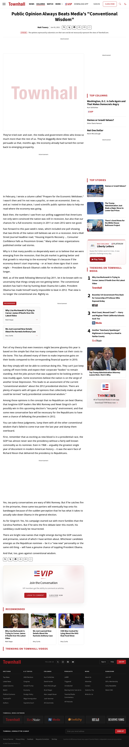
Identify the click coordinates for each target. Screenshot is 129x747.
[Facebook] (68, 662)
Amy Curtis (36, 641)
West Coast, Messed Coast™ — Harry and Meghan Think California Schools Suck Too (108, 315)
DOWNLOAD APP (81, 4)
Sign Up (120, 731)
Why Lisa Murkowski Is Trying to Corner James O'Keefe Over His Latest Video (15, 635)
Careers (87, 686)
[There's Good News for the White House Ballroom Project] (95, 225)
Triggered (67, 681)
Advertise (88, 681)
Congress (27, 681)
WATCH (50, 4)
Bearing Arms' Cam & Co (72, 690)
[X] (58, 662)
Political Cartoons (9, 694)
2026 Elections (28, 677)
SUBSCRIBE (110, 4)
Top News (6, 677)
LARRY (66, 677)
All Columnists (48, 703)
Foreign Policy (28, 694)
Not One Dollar (95, 130)
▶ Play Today (98, 259)
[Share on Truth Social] (69, 27)
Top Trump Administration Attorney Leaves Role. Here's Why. (104, 373)
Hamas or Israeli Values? (100, 120)
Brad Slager (48, 690)
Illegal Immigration (30, 698)
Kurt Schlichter (49, 677)
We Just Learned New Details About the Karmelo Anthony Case (43, 633)
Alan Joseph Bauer (50, 694)
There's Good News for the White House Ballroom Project (115, 223)
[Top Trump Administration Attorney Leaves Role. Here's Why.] (106, 358)
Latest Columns (8, 686)
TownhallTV (7, 698)
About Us (88, 677)
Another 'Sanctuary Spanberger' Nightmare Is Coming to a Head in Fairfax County (106, 333)
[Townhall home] (12, 662)
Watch (5, 690)
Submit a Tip (89, 690)
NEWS (31, 4)
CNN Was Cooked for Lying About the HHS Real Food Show (69, 633)
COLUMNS (40, 4)
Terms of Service (8, 739)
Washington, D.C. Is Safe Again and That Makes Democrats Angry (106, 103)
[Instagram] (63, 662)
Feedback (30, 739)
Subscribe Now (56, 595)
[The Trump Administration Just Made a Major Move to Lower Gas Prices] (95, 208)
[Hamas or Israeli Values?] (95, 191)
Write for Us (89, 694)
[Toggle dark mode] (125, 4)
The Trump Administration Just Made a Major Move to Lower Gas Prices (114, 207)
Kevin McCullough (50, 686)
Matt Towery (43, 27)
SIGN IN (96, 4)
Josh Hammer (49, 698)
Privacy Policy (20, 739)
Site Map (54, 739)
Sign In (103, 662)
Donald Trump (28, 686)
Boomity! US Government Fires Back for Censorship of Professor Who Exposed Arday (108, 297)
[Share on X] (64, 27)
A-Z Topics (28, 671)
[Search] (120, 4)
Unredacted (68, 686)
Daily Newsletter (110, 686)
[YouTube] (73, 662)
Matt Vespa (9, 641)
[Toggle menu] (4, 4)
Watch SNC (109, 690)
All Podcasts (68, 702)
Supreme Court (29, 703)
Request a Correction (42, 739)
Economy (27, 690)
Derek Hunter (48, 681)
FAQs (112, 662)
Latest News (7, 681)
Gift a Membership (111, 681)
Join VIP (121, 662)
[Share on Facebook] (74, 27)
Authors (5, 703)
